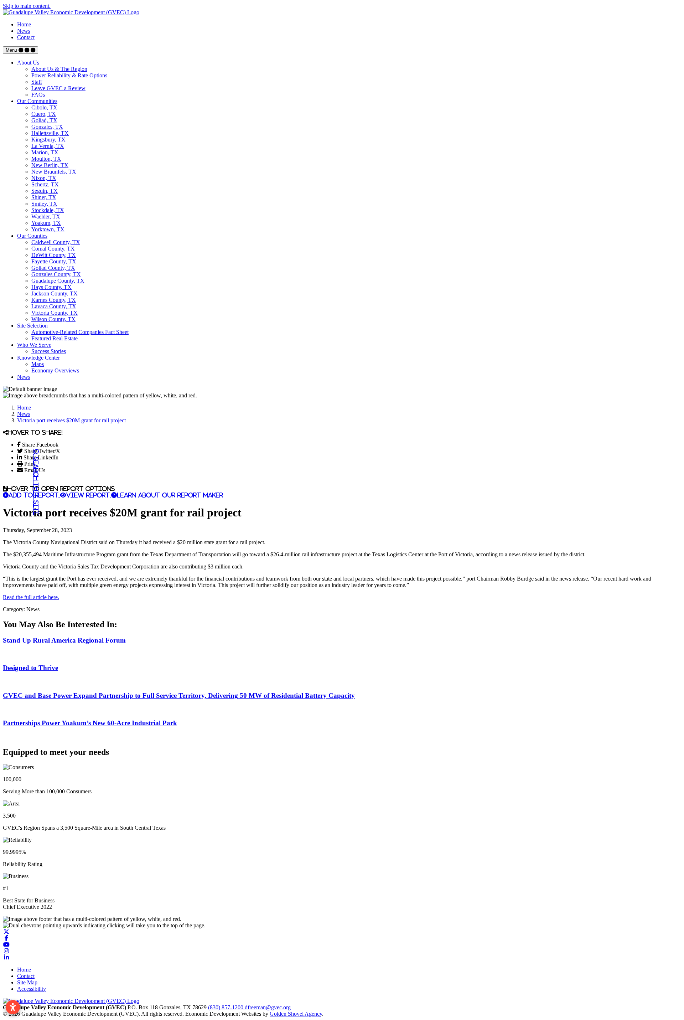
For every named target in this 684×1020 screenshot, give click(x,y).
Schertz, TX (45, 184)
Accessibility (31, 989)
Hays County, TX (51, 287)
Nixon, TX (43, 178)
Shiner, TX (43, 197)
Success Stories (48, 351)
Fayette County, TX (53, 261)
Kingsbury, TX (48, 139)
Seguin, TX (44, 191)
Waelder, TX (45, 216)
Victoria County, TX (54, 313)
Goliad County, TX (53, 268)
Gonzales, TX (47, 127)
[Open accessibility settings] (13, 1007)
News (23, 31)
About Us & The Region (59, 69)
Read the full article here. (31, 597)
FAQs (38, 95)
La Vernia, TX (47, 146)
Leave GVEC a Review (58, 88)
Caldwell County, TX (55, 242)
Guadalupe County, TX (57, 281)
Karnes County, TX (53, 300)
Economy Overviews (55, 370)
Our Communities (37, 101)
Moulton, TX (46, 159)
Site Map (27, 982)
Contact (26, 37)
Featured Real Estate (54, 338)
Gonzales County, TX (56, 274)
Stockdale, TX (47, 210)
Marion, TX (44, 152)
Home (24, 24)
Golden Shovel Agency (296, 1014)
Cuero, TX (43, 114)
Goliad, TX (44, 120)
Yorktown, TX (47, 229)
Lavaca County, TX (53, 306)
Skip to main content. (27, 6)
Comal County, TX (53, 249)
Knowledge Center (38, 358)
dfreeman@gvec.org (268, 1007)
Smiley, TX (44, 204)
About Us (28, 63)
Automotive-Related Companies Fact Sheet (80, 332)
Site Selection (32, 326)
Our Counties (32, 236)
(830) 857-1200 (226, 1007)
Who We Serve (34, 345)
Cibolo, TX (44, 107)
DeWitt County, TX (53, 255)
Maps (37, 364)
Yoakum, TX (46, 223)
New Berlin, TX (49, 165)
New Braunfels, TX (53, 172)
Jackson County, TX (54, 293)
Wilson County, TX (53, 319)
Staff (36, 82)
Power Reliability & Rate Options (69, 75)
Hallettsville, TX (50, 133)
